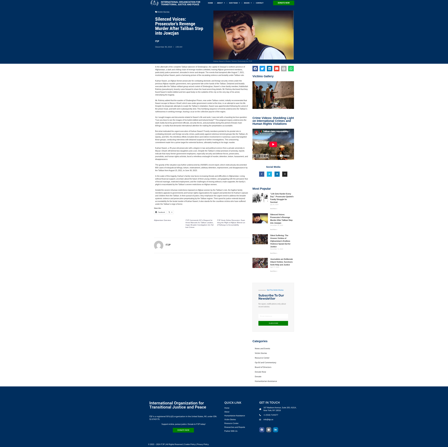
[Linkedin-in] (275, 429)
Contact (259, 3)
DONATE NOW (284, 3)
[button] (255, 68)
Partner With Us (230, 431)
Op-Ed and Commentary (265, 362)
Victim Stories (163, 12)
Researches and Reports (234, 427)
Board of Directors (263, 367)
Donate (258, 376)
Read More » (273, 208)
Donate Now (260, 372)
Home (210, 3)
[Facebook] (261, 429)
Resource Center (262, 358)
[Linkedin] (277, 174)
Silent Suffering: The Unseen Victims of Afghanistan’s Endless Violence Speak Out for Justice (280, 241)
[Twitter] (269, 174)
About (220, 3)
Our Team (233, 3)
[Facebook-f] (261, 174)
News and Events (262, 348)
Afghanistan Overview (162, 220)
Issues (247, 3)
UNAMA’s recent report (209, 165)
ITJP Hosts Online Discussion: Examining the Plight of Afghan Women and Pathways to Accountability (231, 222)
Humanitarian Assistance (266, 381)
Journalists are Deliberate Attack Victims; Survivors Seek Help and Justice (281, 262)
